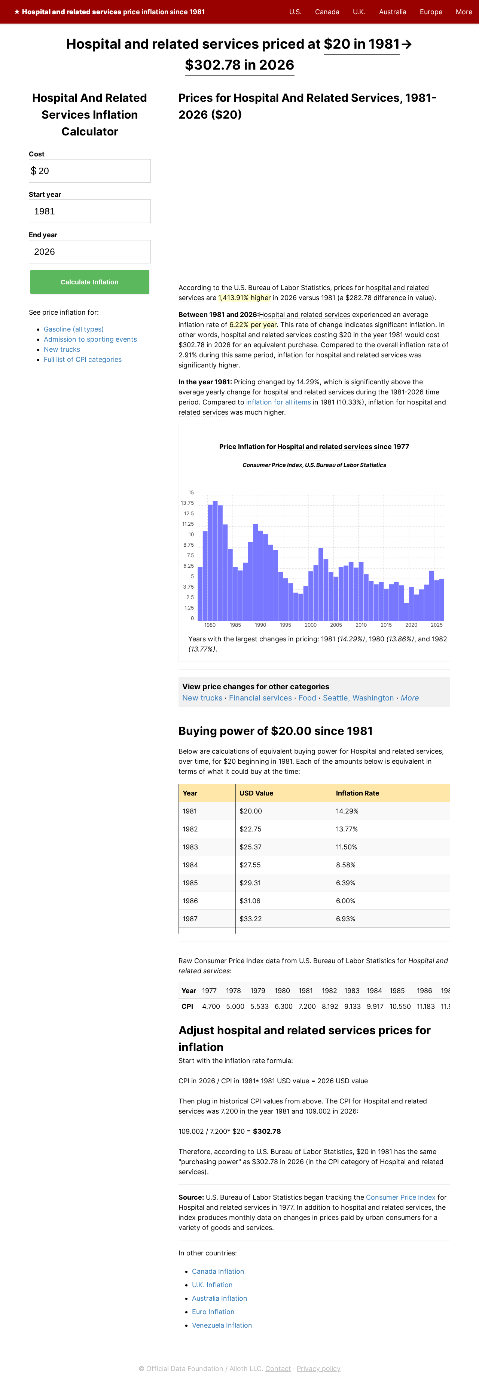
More (464, 12)
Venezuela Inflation (222, 1325)
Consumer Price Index (401, 1197)
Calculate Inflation (90, 282)
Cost (37, 154)
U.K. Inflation (212, 1285)
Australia (392, 12)
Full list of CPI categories (83, 359)
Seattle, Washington (358, 697)
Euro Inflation (213, 1312)
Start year (45, 194)
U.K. (359, 12)
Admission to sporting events (90, 339)
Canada (327, 12)
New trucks (62, 349)
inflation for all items (278, 402)
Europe (431, 12)
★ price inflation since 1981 (109, 12)
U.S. (295, 12)
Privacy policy (319, 1369)
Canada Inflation (218, 1271)
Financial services (260, 697)
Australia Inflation (219, 1298)
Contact (278, 1369)
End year (43, 235)
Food (307, 697)
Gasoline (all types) (74, 329)
